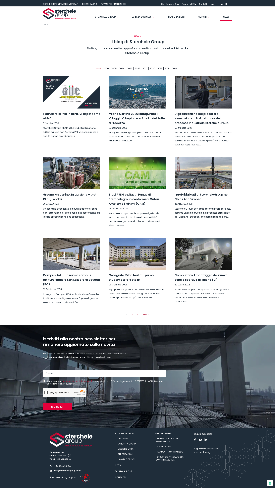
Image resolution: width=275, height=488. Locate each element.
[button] (99, 68)
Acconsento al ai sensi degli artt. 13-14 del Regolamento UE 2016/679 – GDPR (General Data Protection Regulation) (105, 382)
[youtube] (200, 439)
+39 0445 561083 (62, 466)
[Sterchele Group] (59, 9)
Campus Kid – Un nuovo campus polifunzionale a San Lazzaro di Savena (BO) (71, 279)
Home (45, 24)
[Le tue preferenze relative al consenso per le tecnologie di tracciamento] (270, 483)
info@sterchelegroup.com (67, 470)
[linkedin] (206, 439)
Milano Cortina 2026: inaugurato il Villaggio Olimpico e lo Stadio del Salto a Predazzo (137, 118)
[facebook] (195, 439)
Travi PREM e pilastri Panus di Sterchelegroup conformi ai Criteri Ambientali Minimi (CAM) (134, 199)
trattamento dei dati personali (77, 381)
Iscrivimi (57, 406)
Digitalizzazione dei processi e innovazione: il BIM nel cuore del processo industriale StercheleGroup (202, 118)
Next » (146, 314)
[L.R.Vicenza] (86, 474)
